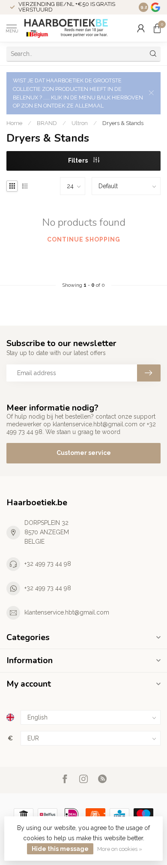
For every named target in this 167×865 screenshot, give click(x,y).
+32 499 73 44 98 (47, 563)
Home (14, 122)
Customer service (84, 452)
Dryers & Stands (122, 122)
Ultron (80, 122)
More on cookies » (119, 849)
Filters (78, 160)
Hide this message (60, 848)
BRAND (47, 122)
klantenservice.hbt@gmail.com (66, 612)
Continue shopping (83, 239)
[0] (157, 28)
